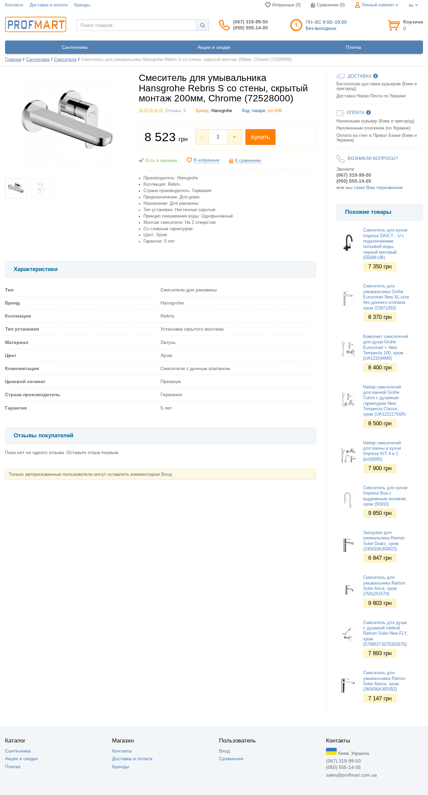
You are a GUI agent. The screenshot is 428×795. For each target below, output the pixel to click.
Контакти (14, 5)
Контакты (122, 751)
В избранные (206, 160)
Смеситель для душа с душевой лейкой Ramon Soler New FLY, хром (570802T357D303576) (385, 633)
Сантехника (37, 59)
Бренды (82, 5)
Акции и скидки (21, 758)
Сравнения (231, 758)
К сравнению (248, 160)
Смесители (65, 59)
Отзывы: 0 (175, 110)
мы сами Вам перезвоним (374, 187)
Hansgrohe (221, 110)
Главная (13, 59)
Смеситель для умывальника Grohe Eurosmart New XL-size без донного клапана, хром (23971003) (386, 297)
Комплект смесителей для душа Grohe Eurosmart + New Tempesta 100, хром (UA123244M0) (385, 347)
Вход (166, 474)
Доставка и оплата (49, 5)
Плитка (12, 766)
